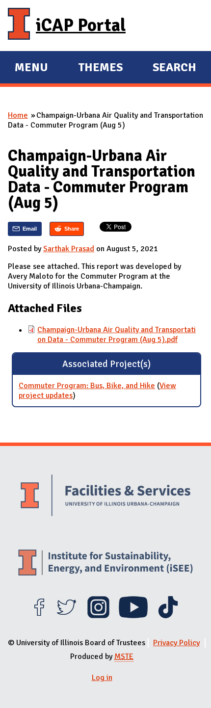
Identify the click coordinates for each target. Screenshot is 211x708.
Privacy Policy (176, 643)
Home (18, 115)
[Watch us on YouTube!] (133, 616)
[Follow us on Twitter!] (66, 616)
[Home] (19, 25)
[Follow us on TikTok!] (168, 616)
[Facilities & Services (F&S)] (105, 496)
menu (31, 69)
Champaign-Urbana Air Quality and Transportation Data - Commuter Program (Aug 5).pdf (116, 334)
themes (100, 69)
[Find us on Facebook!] (39, 616)
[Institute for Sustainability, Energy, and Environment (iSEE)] (105, 564)
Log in (102, 677)
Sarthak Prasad (68, 249)
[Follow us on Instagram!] (98, 616)
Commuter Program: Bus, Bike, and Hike (87, 386)
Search (174, 67)
